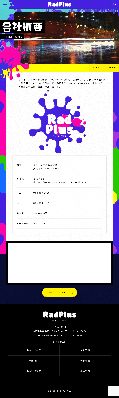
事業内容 (34, 360)
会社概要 (85, 360)
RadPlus (59, 4)
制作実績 (85, 350)
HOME (98, 67)
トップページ (34, 350)
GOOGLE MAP (58, 292)
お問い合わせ (34, 371)
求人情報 (85, 371)
